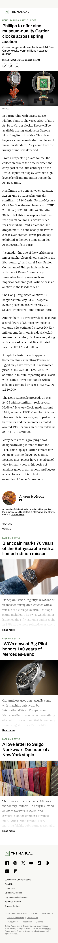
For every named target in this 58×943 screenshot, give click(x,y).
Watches (6, 529)
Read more (8, 630)
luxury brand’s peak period (20, 150)
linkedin (20, 500)
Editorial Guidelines (13, 892)
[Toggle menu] (52, 12)
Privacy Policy (12, 922)
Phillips (5, 108)
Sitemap (39, 922)
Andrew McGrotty (13, 60)
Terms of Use (32, 917)
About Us (9, 884)
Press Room (27, 922)
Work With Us (47, 913)
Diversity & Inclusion (15, 917)
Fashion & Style (11, 537)
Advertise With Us (13, 901)
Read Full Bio (17, 514)
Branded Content (12, 906)
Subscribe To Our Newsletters (18, 879)
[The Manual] (17, 12)
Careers (35, 913)
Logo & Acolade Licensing (16, 897)
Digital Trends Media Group (16, 913)
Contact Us (10, 888)
